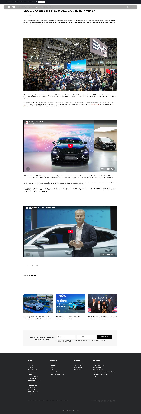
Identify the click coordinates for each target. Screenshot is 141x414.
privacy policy (68, 341)
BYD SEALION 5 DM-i (33, 385)
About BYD (27, 7)
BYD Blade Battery (78, 363)
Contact (47, 400)
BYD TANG (30, 374)
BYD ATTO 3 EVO (32, 387)
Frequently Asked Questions (100, 374)
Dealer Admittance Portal (57, 374)
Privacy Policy (31, 400)
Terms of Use (37, 400)
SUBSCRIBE (104, 337)
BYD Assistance (97, 367)
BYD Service (96, 363)
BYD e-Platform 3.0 (78, 367)
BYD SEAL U (31, 367)
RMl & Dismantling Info (55, 400)
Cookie (43, 400)
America (42, 1)
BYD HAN (30, 363)
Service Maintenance (98, 365)
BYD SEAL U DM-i (32, 369)
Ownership (42, 7)
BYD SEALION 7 (32, 372)
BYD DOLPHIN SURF (33, 376)
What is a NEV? (77, 369)
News (51, 367)
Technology (34, 7)
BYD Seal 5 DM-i (32, 394)
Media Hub (53, 365)
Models (20, 7)
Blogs (51, 369)
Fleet (94, 376)
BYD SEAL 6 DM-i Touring (34, 380)
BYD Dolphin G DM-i (33, 391)
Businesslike (49, 7)
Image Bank (53, 372)
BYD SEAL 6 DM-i (32, 378)
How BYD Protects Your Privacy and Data (104, 372)
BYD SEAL (30, 365)
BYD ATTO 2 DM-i (32, 383)
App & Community (98, 369)
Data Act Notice (64, 400)
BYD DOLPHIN (95, 104)
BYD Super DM (77, 365)
